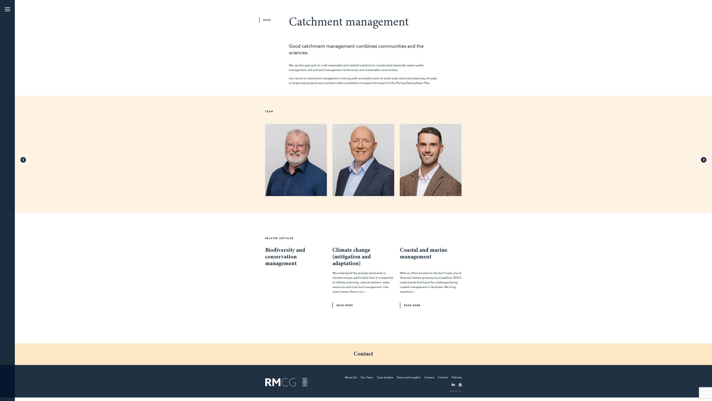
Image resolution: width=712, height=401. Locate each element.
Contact (443, 377)
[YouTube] (460, 385)
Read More (345, 305)
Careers (429, 377)
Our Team (366, 377)
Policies (457, 377)
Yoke (460, 391)
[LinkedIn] (453, 385)
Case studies (385, 377)
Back (267, 20)
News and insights (409, 377)
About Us (351, 377)
